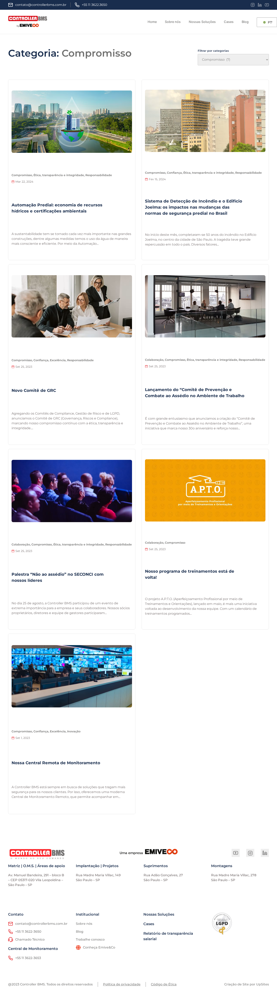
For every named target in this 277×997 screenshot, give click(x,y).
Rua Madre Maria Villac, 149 (98, 875)
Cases (229, 22)
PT (269, 22)
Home (152, 22)
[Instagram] (253, 5)
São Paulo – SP (88, 880)
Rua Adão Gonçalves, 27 (163, 875)
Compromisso (97, 53)
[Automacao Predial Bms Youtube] (236, 853)
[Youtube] (267, 5)
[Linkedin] (260, 5)
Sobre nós (173, 22)
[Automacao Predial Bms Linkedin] (265, 853)
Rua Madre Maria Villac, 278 (233, 875)
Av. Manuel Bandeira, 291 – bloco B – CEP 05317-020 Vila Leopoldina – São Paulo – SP (36, 880)
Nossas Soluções (202, 22)
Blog (245, 22)
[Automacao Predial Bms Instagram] (250, 853)
